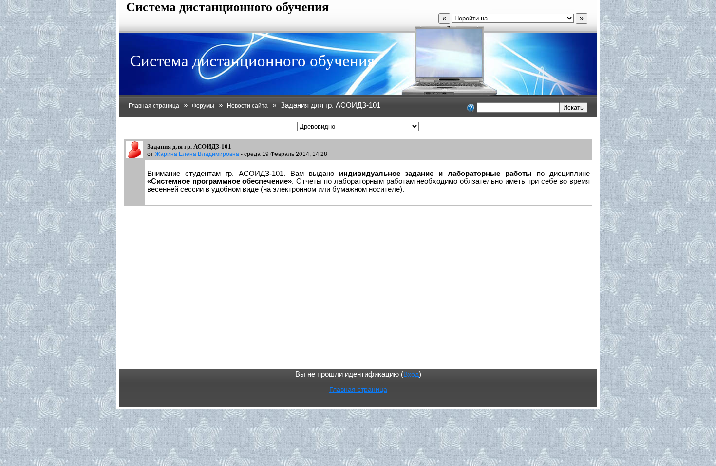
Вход (411, 374)
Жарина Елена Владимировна (197, 154)
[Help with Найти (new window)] (471, 107)
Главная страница (154, 105)
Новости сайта (247, 105)
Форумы (203, 105)
